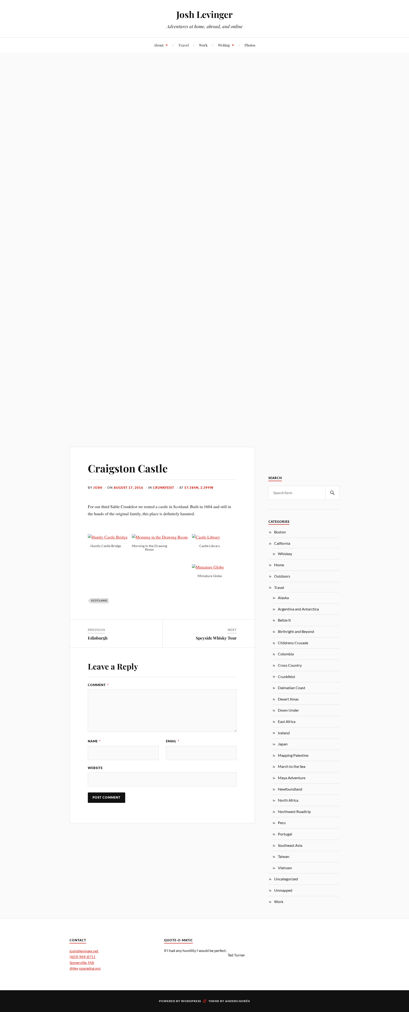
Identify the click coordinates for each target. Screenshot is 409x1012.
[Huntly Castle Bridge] (110, 537)
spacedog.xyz (90, 968)
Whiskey (285, 553)
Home (279, 564)
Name (94, 741)
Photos (250, 45)
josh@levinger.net (84, 951)
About (159, 45)
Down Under (288, 710)
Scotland (99, 600)
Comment (98, 685)
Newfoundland (290, 789)
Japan (283, 744)
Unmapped (283, 890)
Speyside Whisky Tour (216, 637)
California (282, 543)
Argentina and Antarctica (298, 609)
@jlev (74, 968)
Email (172, 741)
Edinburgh (97, 637)
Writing (224, 45)
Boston (280, 532)
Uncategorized (286, 879)
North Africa (288, 800)
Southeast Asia (290, 845)
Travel (183, 45)
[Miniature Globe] (210, 567)
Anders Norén (237, 1001)
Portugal (285, 834)
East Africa (286, 721)
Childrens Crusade (293, 642)
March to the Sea (291, 766)
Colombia (286, 654)
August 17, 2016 (128, 487)
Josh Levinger (204, 14)
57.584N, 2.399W (198, 487)
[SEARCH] (332, 493)
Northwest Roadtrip (294, 811)
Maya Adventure (291, 777)
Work (203, 45)
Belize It (284, 620)
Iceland (284, 733)
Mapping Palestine (293, 755)
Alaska (283, 597)
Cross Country (290, 665)
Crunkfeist (163, 487)
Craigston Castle (128, 468)
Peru (282, 822)
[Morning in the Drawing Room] (162, 537)
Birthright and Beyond (296, 631)
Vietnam (285, 867)
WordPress (191, 1001)
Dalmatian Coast (291, 687)
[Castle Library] (208, 537)
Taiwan (283, 856)
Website (95, 768)
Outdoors (282, 576)
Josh (97, 487)
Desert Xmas (288, 699)
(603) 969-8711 (82, 956)
